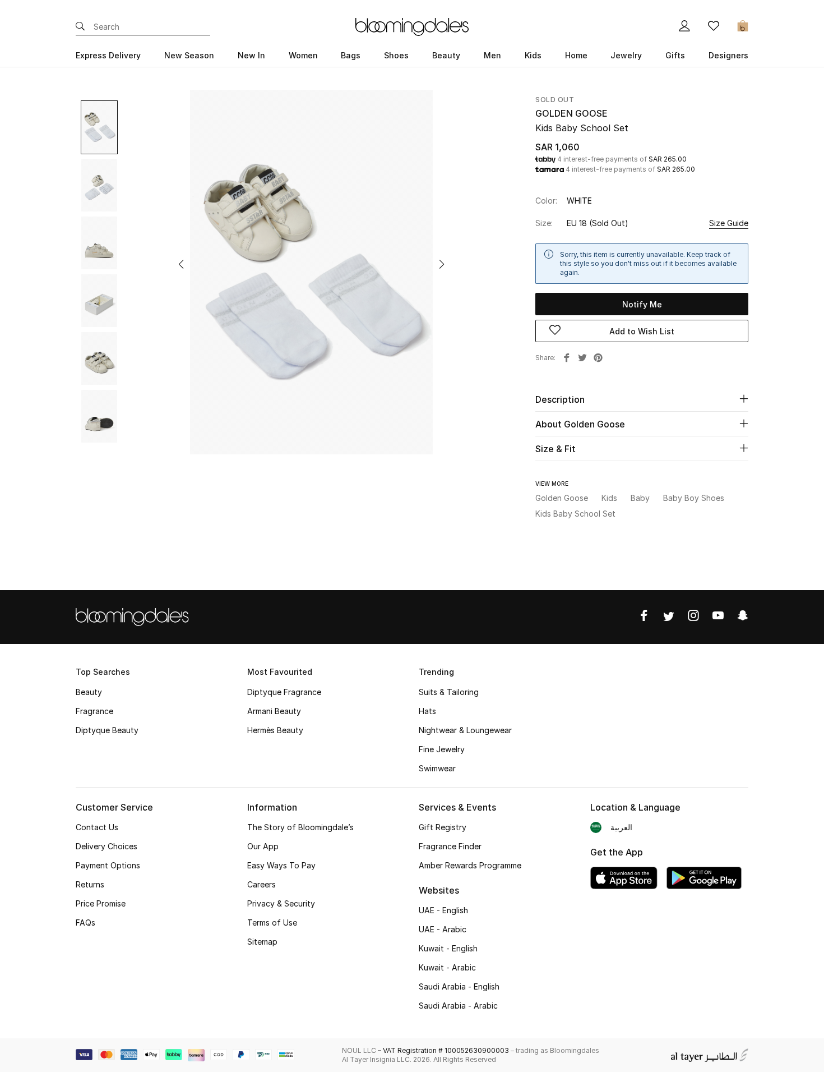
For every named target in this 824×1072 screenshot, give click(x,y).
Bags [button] (350, 55)
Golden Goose (571, 113)
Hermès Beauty (275, 730)
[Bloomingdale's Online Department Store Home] (412, 25)
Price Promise (101, 903)
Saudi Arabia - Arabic (458, 1005)
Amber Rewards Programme (470, 865)
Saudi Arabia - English (459, 986)
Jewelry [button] (626, 55)
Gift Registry (442, 827)
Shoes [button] (396, 55)
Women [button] (303, 55)
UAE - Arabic (442, 929)
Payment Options (108, 865)
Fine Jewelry (442, 749)
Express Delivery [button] (108, 55)
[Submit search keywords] (80, 26)
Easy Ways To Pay (281, 865)
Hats (427, 711)
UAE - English (443, 910)
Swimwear (437, 768)
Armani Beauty (274, 711)
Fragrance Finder (450, 846)
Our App (263, 846)
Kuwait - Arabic (447, 967)
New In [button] (251, 55)
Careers (261, 884)
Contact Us (97, 827)
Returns (90, 884)
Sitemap (262, 941)
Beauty (89, 692)
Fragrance (94, 711)
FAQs (85, 922)
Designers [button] (728, 55)
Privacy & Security (281, 903)
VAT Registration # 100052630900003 (446, 1050)
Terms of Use (272, 922)
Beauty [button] (446, 55)
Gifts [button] (675, 55)
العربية (621, 827)
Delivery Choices (106, 846)
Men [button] (492, 55)
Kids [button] (533, 55)
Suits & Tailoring (449, 692)
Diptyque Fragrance (284, 692)
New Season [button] (189, 55)
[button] (181, 264)
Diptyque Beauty (107, 730)
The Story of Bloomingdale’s (300, 827)
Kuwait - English (448, 948)
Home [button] (576, 55)
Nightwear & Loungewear (465, 730)
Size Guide (728, 223)
